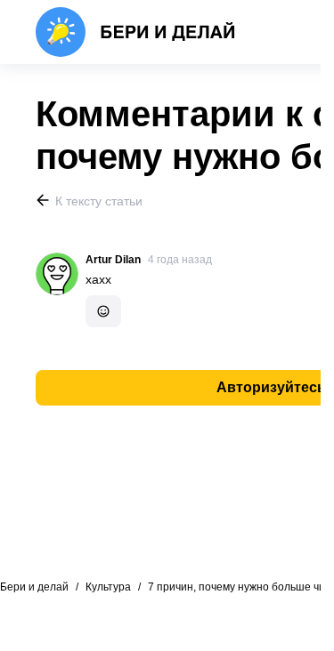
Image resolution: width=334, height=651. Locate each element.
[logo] (136, 32)
